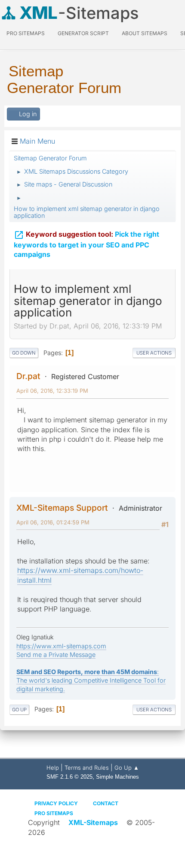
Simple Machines (117, 777)
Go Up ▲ (126, 767)
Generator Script (83, 33)
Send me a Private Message (56, 654)
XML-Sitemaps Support (62, 508)
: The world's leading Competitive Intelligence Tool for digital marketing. (91, 680)
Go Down (24, 353)
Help (52, 767)
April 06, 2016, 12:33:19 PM (52, 390)
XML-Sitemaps (93, 822)
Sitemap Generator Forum (64, 79)
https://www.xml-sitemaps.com (61, 646)
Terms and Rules (87, 767)
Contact (105, 803)
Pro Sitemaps (53, 813)
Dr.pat (28, 376)
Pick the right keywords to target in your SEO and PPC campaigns (86, 244)
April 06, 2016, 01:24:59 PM (52, 522)
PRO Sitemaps (25, 33)
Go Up (19, 710)
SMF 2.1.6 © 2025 (69, 777)
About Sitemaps (144, 33)
